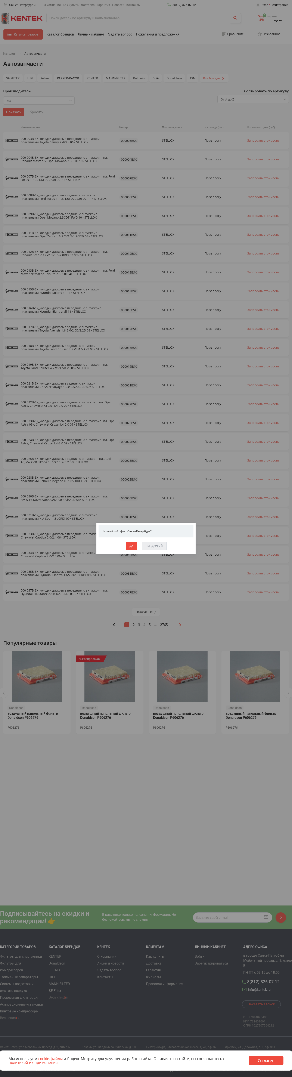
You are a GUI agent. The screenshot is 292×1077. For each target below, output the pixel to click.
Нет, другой (154, 546)
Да (131, 546)
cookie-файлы (50, 1058)
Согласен (266, 1060)
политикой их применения (33, 1062)
